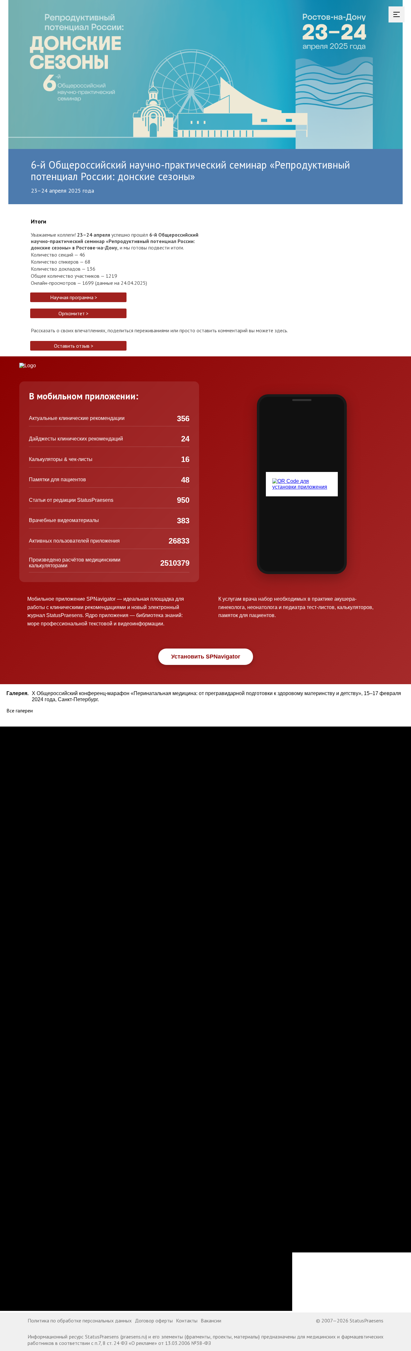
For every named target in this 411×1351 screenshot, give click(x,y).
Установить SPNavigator (205, 656)
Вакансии (211, 1320)
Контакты (186, 1320)
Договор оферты (154, 1320)
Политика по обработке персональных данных (80, 1320)
